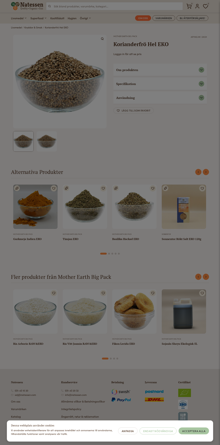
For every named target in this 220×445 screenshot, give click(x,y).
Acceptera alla (193, 431)
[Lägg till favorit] (54, 188)
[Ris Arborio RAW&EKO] (35, 312)
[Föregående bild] (117, 313)
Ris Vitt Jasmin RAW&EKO (80, 344)
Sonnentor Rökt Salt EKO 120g (181, 239)
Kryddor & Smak (33, 27)
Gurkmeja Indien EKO (27, 239)
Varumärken (18, 409)
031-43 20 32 (72, 390)
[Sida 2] (109, 254)
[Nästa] (206, 172)
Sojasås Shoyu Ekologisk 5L (179, 344)
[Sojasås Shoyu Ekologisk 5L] (184, 312)
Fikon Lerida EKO (123, 344)
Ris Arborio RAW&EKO (28, 344)
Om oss (15, 401)
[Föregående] (198, 172)
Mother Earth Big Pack (125, 36)
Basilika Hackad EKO (125, 239)
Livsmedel (17, 18)
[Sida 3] (112, 254)
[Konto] (197, 6)
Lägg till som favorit (136, 110)
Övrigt (84, 18)
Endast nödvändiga (158, 431)
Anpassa (128, 431)
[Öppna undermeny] (25, 18)
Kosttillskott (57, 18)
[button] (102, 38)
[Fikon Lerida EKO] (134, 312)
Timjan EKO (70, 239)
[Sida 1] (103, 254)
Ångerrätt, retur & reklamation (80, 416)
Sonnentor (166, 234)
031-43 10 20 (21, 390)
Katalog (16, 416)
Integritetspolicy (71, 409)
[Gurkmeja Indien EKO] (35, 208)
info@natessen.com (76, 394)
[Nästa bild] (152, 313)
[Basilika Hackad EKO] (134, 208)
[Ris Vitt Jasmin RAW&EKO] (85, 312)
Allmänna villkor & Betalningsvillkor (83, 401)
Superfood (36, 18)
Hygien (72, 18)
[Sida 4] (116, 254)
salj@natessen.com (25, 394)
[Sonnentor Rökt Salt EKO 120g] (184, 208)
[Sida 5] (119, 254)
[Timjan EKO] (85, 208)
